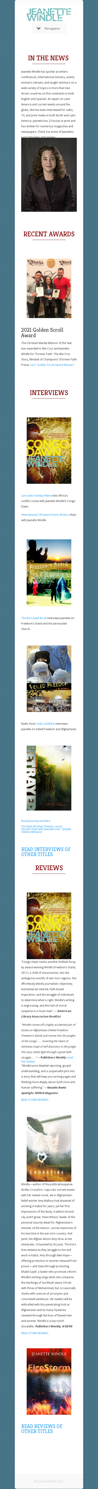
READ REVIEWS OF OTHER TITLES (41, 1428)
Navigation (52, 28)
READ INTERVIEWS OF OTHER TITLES (46, 851)
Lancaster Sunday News (36, 495)
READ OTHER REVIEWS (35, 1099)
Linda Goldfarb (45, 723)
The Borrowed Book (33, 618)
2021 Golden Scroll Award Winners (52, 365)
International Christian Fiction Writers (45, 514)
